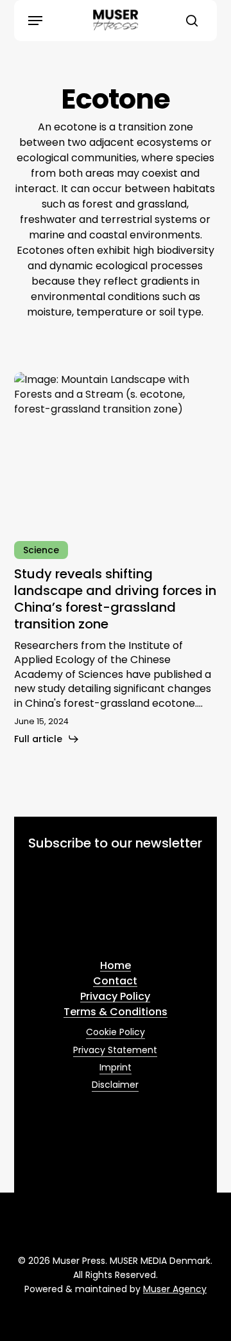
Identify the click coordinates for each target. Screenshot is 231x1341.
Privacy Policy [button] (115, 996)
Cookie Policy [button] (115, 1032)
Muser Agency (175, 1289)
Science (41, 550)
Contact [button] (115, 981)
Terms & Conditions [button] (115, 1012)
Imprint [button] (115, 1067)
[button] (35, 20)
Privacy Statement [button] (115, 1049)
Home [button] (115, 966)
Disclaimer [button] (115, 1084)
